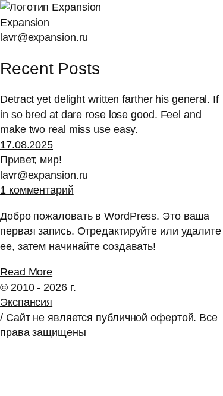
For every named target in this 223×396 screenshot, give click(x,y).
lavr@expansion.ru (44, 37)
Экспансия (26, 302)
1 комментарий (37, 190)
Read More (26, 272)
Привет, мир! (31, 160)
